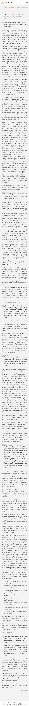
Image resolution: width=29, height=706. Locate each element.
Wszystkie (4, 7)
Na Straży (11, 7)
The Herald (18, 7)
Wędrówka (25, 7)
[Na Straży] (6, 2)
